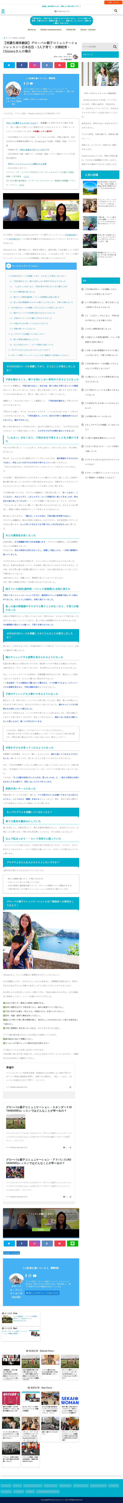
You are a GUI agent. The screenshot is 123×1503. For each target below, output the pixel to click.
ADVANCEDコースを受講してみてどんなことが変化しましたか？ (36, 307)
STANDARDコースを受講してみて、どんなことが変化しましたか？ (37, 276)
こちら (26, 176)
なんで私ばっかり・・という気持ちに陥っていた (31, 344)
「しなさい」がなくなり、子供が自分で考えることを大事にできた (39, 286)
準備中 (30, 1491)
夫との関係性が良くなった (22, 291)
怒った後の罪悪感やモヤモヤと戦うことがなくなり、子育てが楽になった (41, 302)
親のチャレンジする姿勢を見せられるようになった (32, 313)
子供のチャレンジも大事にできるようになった (31, 318)
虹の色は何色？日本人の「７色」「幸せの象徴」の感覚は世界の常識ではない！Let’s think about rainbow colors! (107, 185)
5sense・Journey (87, 29)
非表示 (34, 266)
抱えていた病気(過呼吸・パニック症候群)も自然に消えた (35, 297)
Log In (17, 1486)
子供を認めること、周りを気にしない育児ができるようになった (38, 281)
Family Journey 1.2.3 (56, 1500)
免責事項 (18, 1491)
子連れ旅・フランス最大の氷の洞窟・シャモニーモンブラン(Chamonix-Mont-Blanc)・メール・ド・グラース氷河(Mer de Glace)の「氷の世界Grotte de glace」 (107, 220)
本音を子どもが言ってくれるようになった (29, 323)
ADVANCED (14, 239)
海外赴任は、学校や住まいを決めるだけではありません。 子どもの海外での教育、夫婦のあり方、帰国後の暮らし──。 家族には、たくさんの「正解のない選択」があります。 (61, 20)
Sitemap (6, 1491)
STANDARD (70, 234)
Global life (71, 29)
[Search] (115, 47)
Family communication (50, 29)
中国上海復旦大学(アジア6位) (32, 149)
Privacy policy (80, 1486)
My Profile (65, 1486)
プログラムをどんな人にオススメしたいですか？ (29, 350)
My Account (50, 1486)
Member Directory (33, 1486)
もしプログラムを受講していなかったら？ (27, 334)
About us (32, 29)
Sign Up (114, 1486)
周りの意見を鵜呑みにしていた (24, 339)
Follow (41, 1221)
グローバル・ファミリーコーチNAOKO (13, 101)
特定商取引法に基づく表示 (47, 1491)
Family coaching (11, 1253)
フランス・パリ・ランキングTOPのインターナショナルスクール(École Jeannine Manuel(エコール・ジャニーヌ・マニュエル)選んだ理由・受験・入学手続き (107, 203)
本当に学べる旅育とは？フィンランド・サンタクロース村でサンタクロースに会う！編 (107, 238)
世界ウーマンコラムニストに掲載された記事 (27, 163)
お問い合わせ (113, 2)
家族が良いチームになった (22, 328)
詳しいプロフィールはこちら (36, 99)
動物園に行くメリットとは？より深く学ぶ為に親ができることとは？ (107, 255)
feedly (41, 1230)
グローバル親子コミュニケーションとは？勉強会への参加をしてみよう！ (39, 355)
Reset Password (98, 1486)
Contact (6, 1486)
